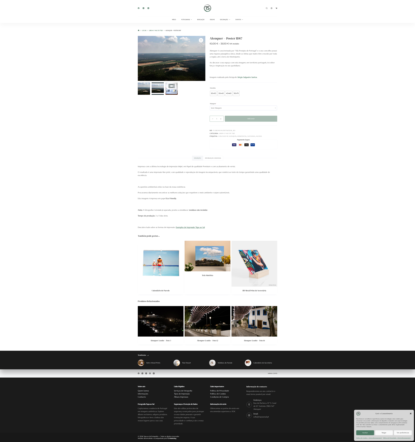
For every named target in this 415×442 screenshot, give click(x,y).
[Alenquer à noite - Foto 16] (254, 321)
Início (174, 19)
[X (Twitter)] (142, 373)
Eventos (238, 19)
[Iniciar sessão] (271, 8)
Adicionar (251, 119)
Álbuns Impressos (181, 397)
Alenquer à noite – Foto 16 (254, 340)
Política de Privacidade (219, 391)
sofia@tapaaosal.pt (261, 417)
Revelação (200, 19)
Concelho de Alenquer (227, 136)
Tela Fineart (186, 363)
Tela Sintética (207, 275)
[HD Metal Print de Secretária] (254, 263)
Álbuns (212, 19)
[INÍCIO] (138, 30)
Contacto (142, 397)
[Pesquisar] (266, 8)
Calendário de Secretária (262, 363)
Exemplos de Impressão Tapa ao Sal (190, 227)
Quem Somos (143, 391)
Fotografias (185, 19)
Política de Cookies (218, 394)
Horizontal (242, 136)
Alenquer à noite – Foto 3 (160, 340)
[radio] (213, 93)
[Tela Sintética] (207, 256)
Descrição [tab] (197, 158)
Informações (143, 394)
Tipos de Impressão (182, 394)
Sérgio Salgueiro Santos (247, 77)
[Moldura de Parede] (212, 363)
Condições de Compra (219, 397)
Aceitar (365, 433)
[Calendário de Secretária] (248, 363)
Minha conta (272, 373)
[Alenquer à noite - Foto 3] (161, 321)
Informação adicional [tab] (213, 158)
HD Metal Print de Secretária (254, 290)
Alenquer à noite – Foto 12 (207, 340)
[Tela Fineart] (176, 363)
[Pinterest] (150, 373)
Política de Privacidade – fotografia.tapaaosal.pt (397, 438)
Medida (213, 88)
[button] (411, 413)
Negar (384, 433)
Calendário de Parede (161, 290)
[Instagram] (143, 8)
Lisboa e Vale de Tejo (227, 133)
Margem (216, 104)
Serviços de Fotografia (183, 391)
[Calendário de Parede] (161, 263)
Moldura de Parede (225, 363)
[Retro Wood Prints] (141, 363)
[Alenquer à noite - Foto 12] (207, 321)
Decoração (224, 19)
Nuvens (259, 136)
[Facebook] (138, 8)
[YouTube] (148, 8)
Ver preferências (403, 433)
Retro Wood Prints (153, 363)
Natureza (251, 136)
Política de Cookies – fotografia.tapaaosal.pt (369, 438)
